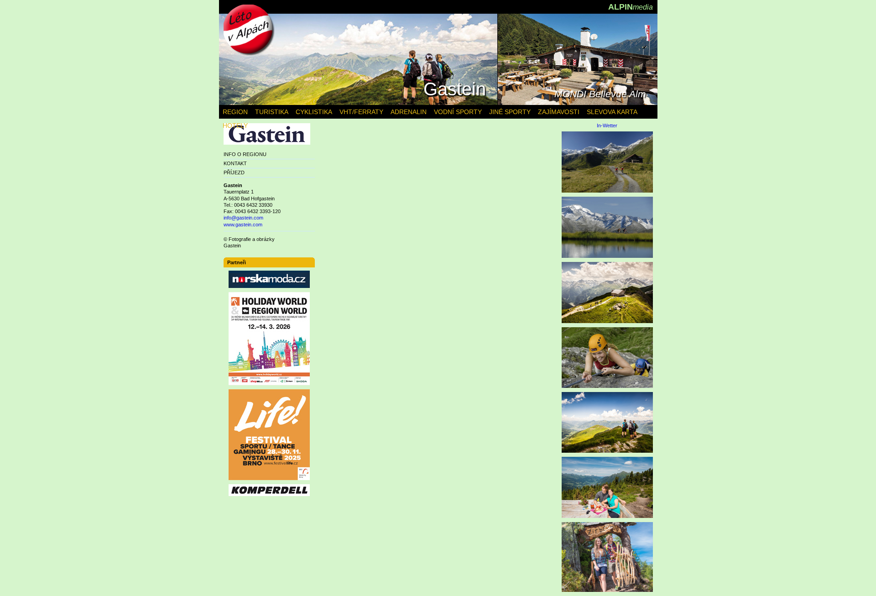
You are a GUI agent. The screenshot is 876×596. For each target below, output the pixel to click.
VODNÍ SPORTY (458, 111)
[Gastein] (358, 103)
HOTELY (235, 125)
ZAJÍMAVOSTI (558, 111)
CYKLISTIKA (314, 111)
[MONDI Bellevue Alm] (577, 103)
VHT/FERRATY (361, 111)
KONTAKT (235, 163)
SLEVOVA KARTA (612, 111)
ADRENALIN (409, 111)
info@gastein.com (243, 217)
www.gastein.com (243, 224)
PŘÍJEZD (234, 172)
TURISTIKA (271, 111)
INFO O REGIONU (245, 154)
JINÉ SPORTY (510, 111)
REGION (235, 111)
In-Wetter (607, 125)
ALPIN (630, 6)
